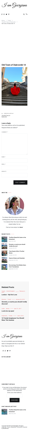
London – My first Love (9, 294)
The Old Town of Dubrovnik (7, 115)
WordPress (6, 428)
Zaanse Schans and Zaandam (17, 258)
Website (4, 171)
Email (4, 164)
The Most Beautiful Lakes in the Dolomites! (17, 238)
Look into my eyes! (8, 311)
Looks (3, 308)
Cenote (13, 427)
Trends (10, 315)
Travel (3, 291)
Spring (7, 308)
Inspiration (4, 315)
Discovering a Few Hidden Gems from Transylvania (17, 265)
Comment (5, 132)
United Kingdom (10, 291)
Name (3, 157)
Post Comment (20, 182)
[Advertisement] (14, 41)
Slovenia (4, 299)
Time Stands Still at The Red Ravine (16, 252)
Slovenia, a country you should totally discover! (17, 245)
